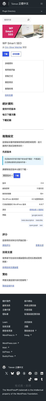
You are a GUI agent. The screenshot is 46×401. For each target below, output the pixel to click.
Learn (4, 322)
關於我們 (6, 301)
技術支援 (9, 95)
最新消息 (6, 305)
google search (37, 215)
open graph (33, 225)
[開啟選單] (42, 3)
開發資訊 (9, 82)
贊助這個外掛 (8, 286)
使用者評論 (10, 70)
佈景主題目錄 (30, 305)
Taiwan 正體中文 (15, 367)
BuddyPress (9, 356)
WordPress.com (10, 343)
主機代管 (6, 310)
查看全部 (40, 245)
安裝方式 (9, 76)
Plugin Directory (8, 11)
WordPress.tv (9, 335)
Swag (28, 335)
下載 (5, 54)
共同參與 (28, 322)
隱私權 (5, 314)
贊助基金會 (30, 331)
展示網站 (28, 301)
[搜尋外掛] (28, 19)
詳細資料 (9, 63)
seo (41, 225)
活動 (26, 326)
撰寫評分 (6, 245)
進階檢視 (9, 88)
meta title (39, 220)
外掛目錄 (28, 310)
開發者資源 (7, 331)
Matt (5, 347)
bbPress (7, 352)
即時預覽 (16, 54)
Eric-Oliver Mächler (13, 47)
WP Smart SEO (12, 43)
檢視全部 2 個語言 (37, 210)
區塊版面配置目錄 (32, 314)
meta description (27, 220)
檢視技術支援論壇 (10, 267)
